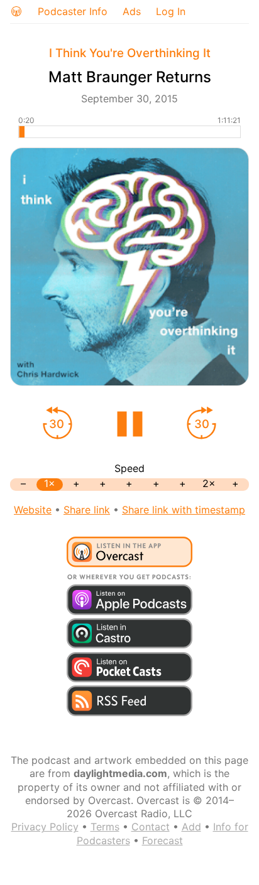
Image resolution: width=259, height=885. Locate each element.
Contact (150, 826)
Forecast (162, 840)
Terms (105, 826)
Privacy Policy (45, 826)
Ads (132, 11)
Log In (170, 11)
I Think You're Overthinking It (130, 53)
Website (33, 509)
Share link (86, 509)
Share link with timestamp (183, 509)
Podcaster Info (72, 11)
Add (191, 826)
